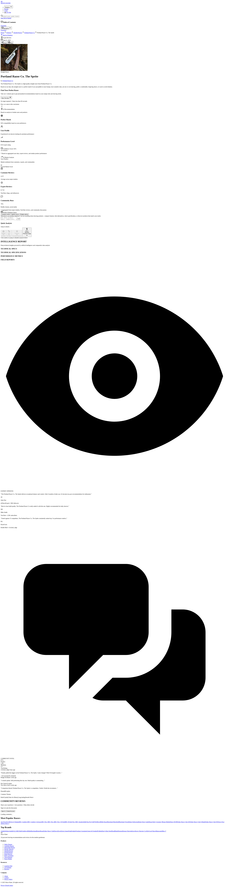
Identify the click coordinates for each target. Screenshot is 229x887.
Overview (3, 25)
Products (7, 7)
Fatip (70, 831)
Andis (10, 831)
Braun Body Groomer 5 (155, 822)
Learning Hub (8, 866)
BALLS (14, 831)
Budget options (24, 214)
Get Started (8, 18)
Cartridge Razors (9, 846)
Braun (41, 831)
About (6, 876)
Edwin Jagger (65, 831)
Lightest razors (15, 214)
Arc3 (2, 822)
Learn (6, 10)
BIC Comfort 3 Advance (35, 822)
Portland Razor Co (29, 32)
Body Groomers (8, 855)
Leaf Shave (152, 831)
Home (2, 32)
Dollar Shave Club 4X (183, 822)
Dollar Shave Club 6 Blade (197, 822)
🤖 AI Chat (7, 12)
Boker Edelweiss (133, 822)
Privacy (3, 885)
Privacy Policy (8, 879)
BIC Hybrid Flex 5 (70, 822)
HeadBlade (115, 831)
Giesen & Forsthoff (92, 831)
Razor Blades (8, 859)
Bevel (98, 822)
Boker (38, 831)
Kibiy (147, 831)
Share (5, 43)
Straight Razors (17, 32)
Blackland (33, 831)
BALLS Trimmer (14, 822)
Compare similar (5, 214)
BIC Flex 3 (45, 822)
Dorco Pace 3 (5, 823)
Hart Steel (109, 831)
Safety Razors (8, 844)
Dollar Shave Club (48, 831)
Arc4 (5, 822)
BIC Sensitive (80, 822)
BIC (18, 831)
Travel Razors (8, 857)
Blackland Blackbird (113, 822)
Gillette (100, 831)
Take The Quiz (5, 98)
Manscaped (159, 831)
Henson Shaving (127, 831)
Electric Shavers (8, 849)
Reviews (6, 869)
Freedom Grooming (81, 831)
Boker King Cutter (143, 822)
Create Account (10, 811)
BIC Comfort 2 (23, 822)
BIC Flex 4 (51, 822)
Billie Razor (103, 822)
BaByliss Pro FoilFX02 (90, 822)
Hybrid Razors (8, 852)
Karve (133, 831)
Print (11, 43)
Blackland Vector (124, 822)
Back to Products (8, 35)
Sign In (3, 18)
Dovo (59, 831)
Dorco (56, 831)
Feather (73, 831)
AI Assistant (7, 867)
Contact (6, 878)
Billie (29, 831)
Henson (120, 831)
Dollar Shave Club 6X (211, 822)
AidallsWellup (5, 831)
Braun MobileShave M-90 (169, 822)
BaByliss (21, 831)
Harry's (104, 831)
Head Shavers (8, 854)
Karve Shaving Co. (140, 831)
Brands (6, 9)
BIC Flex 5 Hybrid (59, 822)
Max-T (164, 831)
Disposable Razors (9, 847)
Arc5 (7, 822)
